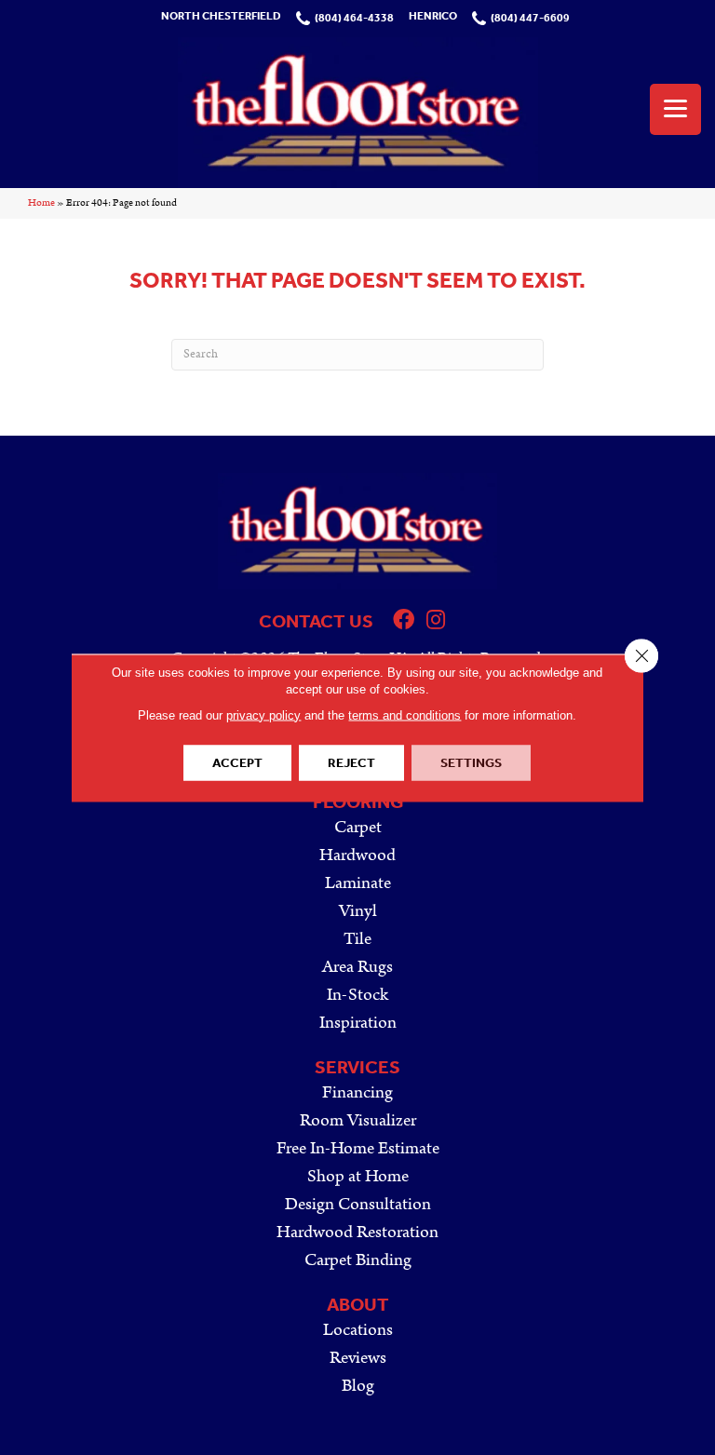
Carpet (358, 827)
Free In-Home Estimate (358, 1148)
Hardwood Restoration (357, 1232)
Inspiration (358, 1022)
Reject (351, 762)
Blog (358, 1385)
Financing (357, 1092)
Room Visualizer (358, 1120)
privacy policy (263, 714)
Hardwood (357, 855)
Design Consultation (358, 1204)
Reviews (358, 1357)
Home (41, 202)
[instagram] (435, 621)
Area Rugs (357, 966)
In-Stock (357, 994)
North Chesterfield (221, 16)
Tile (357, 938)
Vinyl (358, 910)
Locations (358, 1329)
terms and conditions (404, 714)
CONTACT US (316, 621)
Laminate (358, 883)
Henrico (433, 16)
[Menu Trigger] (675, 109)
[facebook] (403, 621)
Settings (471, 762)
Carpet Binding (357, 1260)
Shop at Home (358, 1176)
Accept (237, 762)
